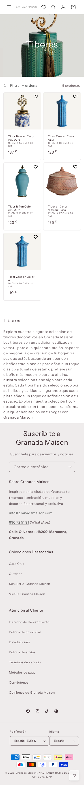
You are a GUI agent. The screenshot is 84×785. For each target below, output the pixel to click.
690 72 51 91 (19, 522)
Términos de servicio (25, 662)
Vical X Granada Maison (27, 594)
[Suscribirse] (70, 467)
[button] (9, 7)
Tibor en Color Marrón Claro (57, 208)
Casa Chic (16, 564)
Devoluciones (19, 642)
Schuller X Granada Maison (29, 584)
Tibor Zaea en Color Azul (61, 138)
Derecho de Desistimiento (29, 622)
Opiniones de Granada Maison (32, 692)
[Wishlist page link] (43, 7)
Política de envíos (22, 652)
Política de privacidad (25, 632)
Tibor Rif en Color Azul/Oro (20, 208)
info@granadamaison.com (30, 513)
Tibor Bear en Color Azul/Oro (21, 138)
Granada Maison (26, 772)
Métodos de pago (22, 672)
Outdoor (15, 574)
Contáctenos (19, 682)
